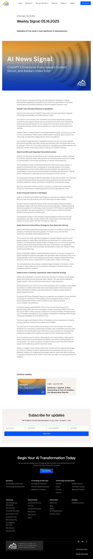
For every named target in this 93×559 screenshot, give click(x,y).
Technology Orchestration (15, 487)
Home (20, 3)
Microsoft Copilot (78, 490)
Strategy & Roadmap (38, 484)
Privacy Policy (55, 514)
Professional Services (10, 524)
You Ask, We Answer (82, 554)
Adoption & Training (38, 490)
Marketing (31, 512)
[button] (29, 3)
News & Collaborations (56, 510)
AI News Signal (21, 16)
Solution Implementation (40, 487)
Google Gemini (77, 484)
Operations (32, 515)
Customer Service (34, 503)
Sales (30, 518)
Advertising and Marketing (11, 504)
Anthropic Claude (78, 487)
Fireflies (58, 490)
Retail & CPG (10, 531)
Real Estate (10, 528)
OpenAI (58, 493)
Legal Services (11, 517)
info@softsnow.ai (78, 503)
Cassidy (58, 484)
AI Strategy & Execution (14, 484)
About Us (54, 3)
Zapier (58, 487)
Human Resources (34, 509)
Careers (72, 3)
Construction (10, 508)
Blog (51, 506)
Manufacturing (11, 520)
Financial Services (12, 511)
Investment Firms (12, 514)
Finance (31, 506)
